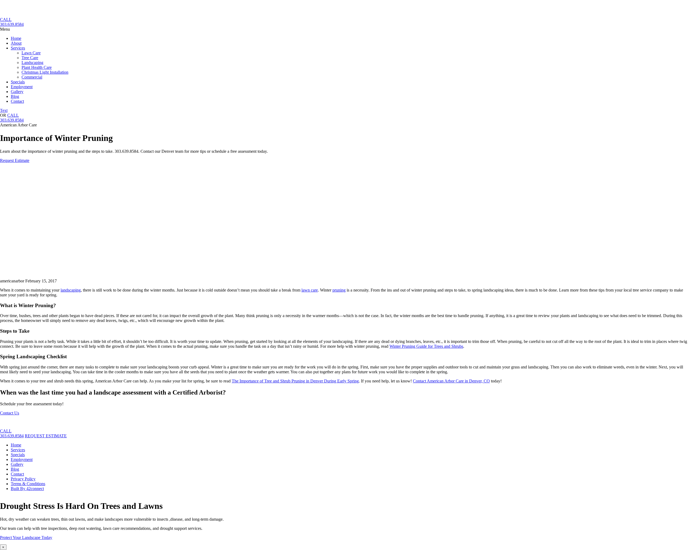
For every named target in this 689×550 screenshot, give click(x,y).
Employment (22, 86)
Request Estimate (14, 160)
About (16, 43)
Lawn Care (31, 53)
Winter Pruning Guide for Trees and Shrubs (426, 346)
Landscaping (32, 62)
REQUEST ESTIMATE (46, 436)
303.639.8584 (12, 24)
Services (18, 48)
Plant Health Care (37, 67)
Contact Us (9, 413)
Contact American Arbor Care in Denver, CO (451, 381)
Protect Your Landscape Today (26, 537)
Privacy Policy (23, 479)
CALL (6, 19)
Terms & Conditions (28, 483)
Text (4, 110)
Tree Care (30, 57)
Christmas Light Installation (45, 72)
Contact (17, 101)
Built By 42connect (27, 488)
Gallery (17, 91)
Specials (18, 82)
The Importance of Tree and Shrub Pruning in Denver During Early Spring (295, 381)
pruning (339, 290)
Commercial (32, 77)
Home (16, 38)
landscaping (71, 290)
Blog (15, 96)
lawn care (309, 290)
